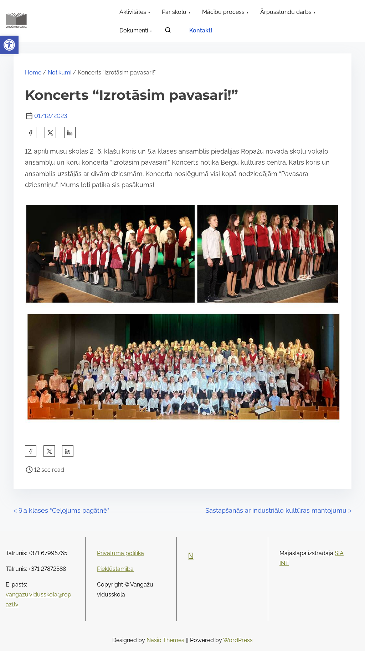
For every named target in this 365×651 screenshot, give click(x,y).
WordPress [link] (238, 640)
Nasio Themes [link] (166, 640)
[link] (9, 45)
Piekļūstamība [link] (115, 568)
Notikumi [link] (59, 72)
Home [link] (33, 72)
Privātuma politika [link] (120, 553)
